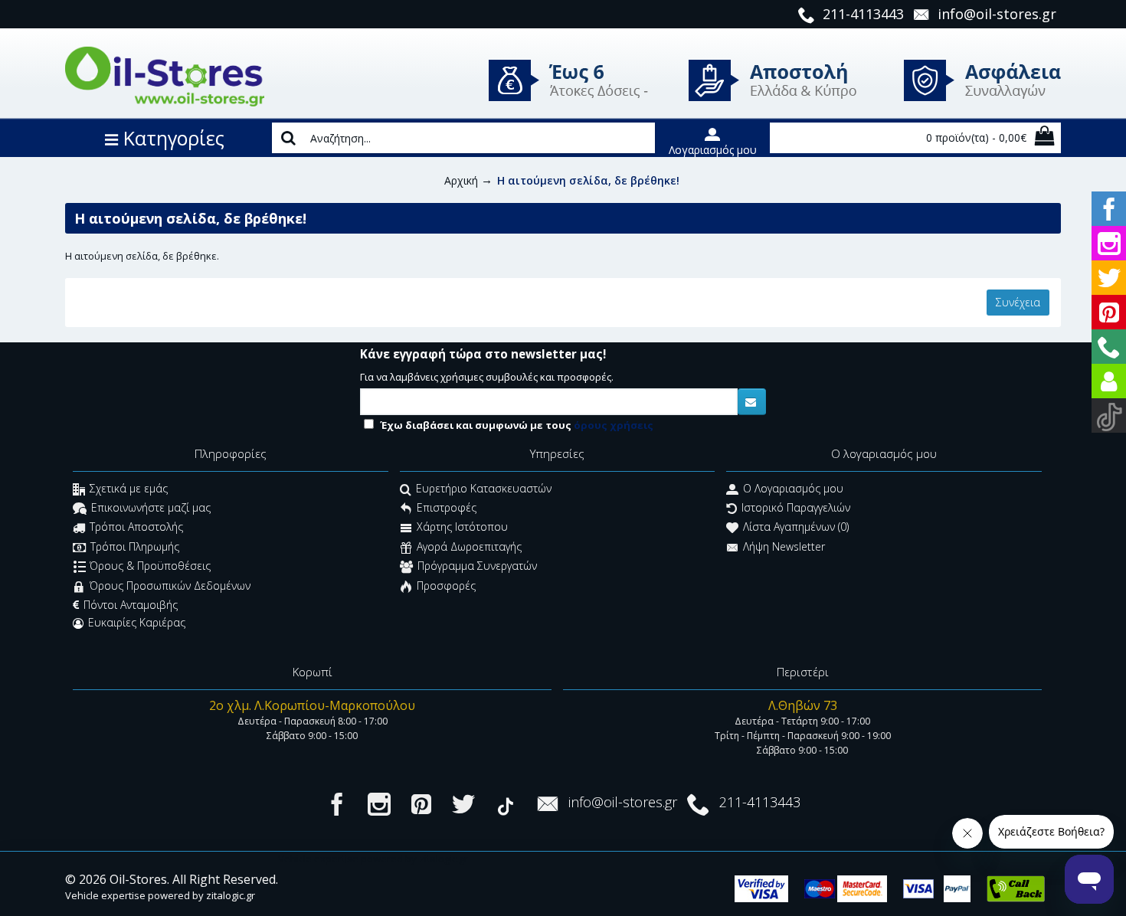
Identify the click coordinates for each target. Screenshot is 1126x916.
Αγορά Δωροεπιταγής (469, 546)
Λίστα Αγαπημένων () (796, 527)
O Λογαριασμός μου (793, 488)
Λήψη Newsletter (784, 546)
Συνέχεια (1018, 302)
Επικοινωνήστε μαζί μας (151, 508)
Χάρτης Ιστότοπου (462, 527)
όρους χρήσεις (613, 425)
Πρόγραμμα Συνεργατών (477, 566)
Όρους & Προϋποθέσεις (150, 566)
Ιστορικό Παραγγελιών (795, 508)
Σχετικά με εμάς (129, 488)
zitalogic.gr (230, 895)
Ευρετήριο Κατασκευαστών (484, 488)
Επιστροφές (446, 508)
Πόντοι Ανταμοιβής (130, 604)
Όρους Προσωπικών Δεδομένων (170, 585)
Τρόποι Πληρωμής (134, 546)
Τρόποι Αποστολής (136, 527)
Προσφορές (446, 585)
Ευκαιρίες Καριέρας (136, 622)
